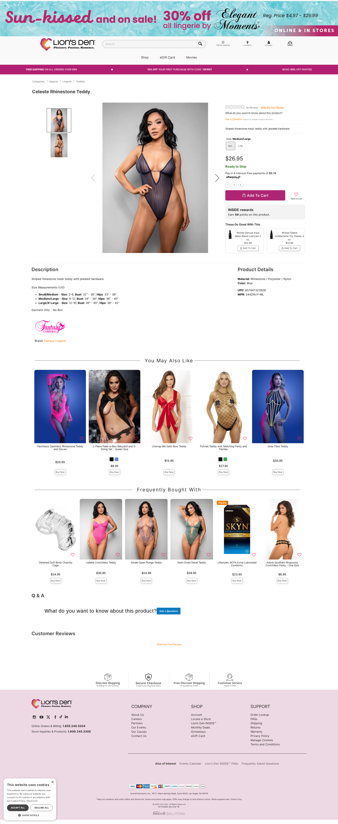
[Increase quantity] (240, 185)
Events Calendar (190, 763)
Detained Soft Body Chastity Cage (55, 564)
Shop (145, 57)
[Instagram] (34, 717)
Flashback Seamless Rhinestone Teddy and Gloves (60, 448)
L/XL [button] (240, 146)
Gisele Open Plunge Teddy (146, 562)
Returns (256, 727)
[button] (217, 178)
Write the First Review (272, 107)
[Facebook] (55, 717)
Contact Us (138, 736)
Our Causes (139, 731)
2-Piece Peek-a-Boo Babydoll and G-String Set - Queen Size (115, 448)
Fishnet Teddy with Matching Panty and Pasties (223, 448)
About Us (137, 714)
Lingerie (66, 81)
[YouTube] (41, 717)
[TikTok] (61, 717)
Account (196, 714)
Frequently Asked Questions (260, 763)
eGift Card (167, 57)
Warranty (256, 731)
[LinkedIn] (66, 717)
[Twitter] (48, 717)
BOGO (297, 69)
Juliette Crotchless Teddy (101, 562)
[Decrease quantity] (227, 185)
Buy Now (60, 472)
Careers (136, 719)
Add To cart (257, 195)
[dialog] (30, 799)
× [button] (52, 782)
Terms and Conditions (265, 744)
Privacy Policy (260, 736)
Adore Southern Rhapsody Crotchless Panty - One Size (282, 564)
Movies (191, 57)
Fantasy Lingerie (55, 341)
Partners (137, 723)
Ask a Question (233, 119)
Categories (38, 81)
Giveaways (198, 731)
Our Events (138, 727)
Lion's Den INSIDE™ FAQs (221, 763)
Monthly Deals (200, 727)
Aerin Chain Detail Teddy (191, 562)
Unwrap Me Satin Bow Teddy (169, 446)
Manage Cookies (262, 740)
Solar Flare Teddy (278, 446)
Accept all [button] (18, 807)
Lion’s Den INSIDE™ (203, 723)
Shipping (256, 723)
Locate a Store (201, 719)
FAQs (254, 719)
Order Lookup (260, 714)
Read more (32, 800)
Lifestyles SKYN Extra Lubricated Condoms (237, 564)
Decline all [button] (42, 807)
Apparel (53, 81)
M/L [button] (230, 146)
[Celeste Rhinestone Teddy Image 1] (155, 178)
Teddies (80, 81)
